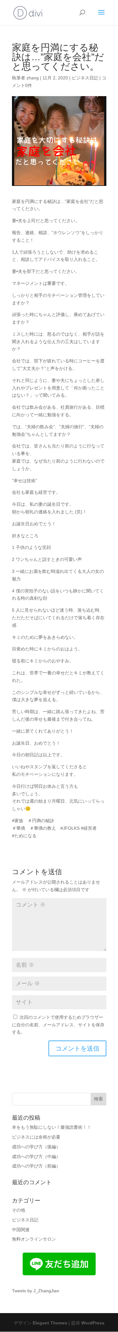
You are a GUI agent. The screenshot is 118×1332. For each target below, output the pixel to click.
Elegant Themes (50, 1322)
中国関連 (21, 1229)
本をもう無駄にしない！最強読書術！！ (51, 1127)
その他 (18, 1210)
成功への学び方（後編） (36, 1146)
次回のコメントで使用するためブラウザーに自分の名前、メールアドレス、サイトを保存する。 (58, 1025)
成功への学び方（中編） (36, 1156)
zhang (32, 77)
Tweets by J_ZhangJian (35, 1290)
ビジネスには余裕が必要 (36, 1136)
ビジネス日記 (85, 77)
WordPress (92, 1322)
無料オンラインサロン (34, 1239)
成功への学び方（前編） (36, 1165)
